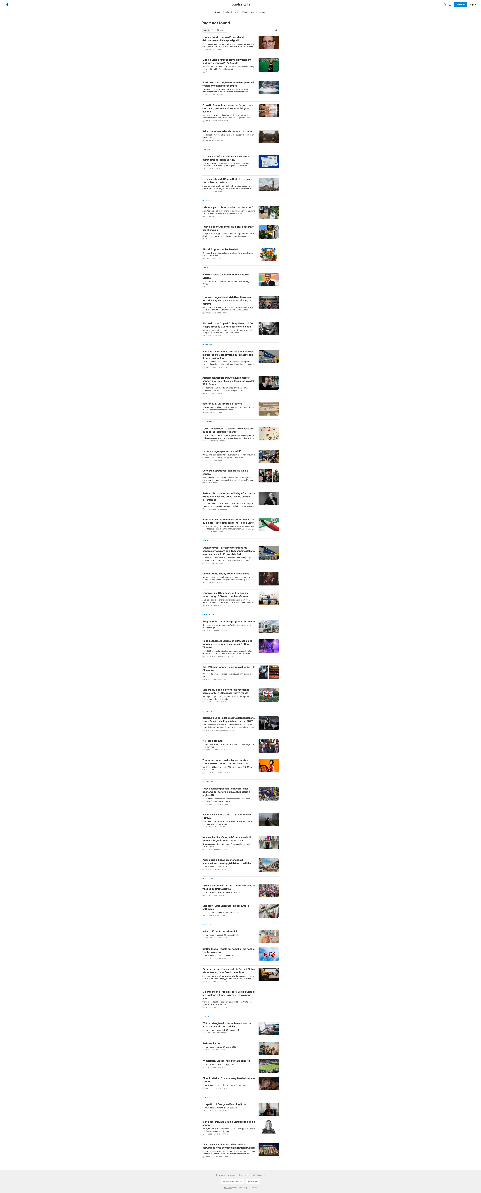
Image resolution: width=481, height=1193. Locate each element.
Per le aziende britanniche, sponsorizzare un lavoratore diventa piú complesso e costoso (226, 799)
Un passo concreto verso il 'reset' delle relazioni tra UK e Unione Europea (226, 626)
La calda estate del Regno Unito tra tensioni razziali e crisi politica (227, 181)
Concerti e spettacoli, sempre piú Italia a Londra (225, 472)
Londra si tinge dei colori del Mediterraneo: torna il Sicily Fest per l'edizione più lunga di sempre (227, 300)
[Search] (444, 4)
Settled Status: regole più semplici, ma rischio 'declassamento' (228, 951)
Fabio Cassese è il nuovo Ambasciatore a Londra (226, 276)
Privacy (240, 1175)
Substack (228, 1187)
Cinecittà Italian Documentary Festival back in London (228, 1080)
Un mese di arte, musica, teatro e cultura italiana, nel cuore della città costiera (227, 254)
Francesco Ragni (215, 49)
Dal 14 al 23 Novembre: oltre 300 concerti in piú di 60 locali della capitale (228, 768)
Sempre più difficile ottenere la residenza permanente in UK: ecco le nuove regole (225, 691)
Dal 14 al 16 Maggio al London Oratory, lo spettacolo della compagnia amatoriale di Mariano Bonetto (227, 331)
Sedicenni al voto (212, 1043)
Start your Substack (234, 1181)
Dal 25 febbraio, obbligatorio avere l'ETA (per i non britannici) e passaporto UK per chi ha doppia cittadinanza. (228, 455)
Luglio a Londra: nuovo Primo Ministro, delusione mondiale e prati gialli (224, 39)
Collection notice (258, 1175)
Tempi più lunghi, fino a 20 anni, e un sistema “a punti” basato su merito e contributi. (225, 697)
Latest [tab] (206, 30)
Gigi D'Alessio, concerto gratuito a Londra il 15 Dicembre (228, 669)
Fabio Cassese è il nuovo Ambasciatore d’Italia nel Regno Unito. (226, 282)
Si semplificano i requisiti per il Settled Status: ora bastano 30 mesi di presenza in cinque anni (228, 995)
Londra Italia (217, 258)
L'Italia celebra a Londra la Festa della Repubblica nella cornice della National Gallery (228, 1146)
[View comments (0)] (221, 52)
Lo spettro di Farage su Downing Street (224, 1104)
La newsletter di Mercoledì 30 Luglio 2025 (220, 1030)
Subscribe (460, 4)
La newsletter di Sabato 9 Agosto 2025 (219, 955)
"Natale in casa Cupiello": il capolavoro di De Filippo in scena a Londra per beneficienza (227, 325)
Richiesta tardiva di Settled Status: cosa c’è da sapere (228, 1123)
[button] (218, 12)
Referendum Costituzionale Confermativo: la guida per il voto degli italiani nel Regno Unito (228, 521)
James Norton (217, 140)
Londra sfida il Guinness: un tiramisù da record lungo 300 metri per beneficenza (225, 595)
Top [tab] (213, 30)
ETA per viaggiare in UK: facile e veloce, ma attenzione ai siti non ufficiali (226, 1025)
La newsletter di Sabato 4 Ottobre (216, 866)
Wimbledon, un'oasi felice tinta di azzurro (226, 1060)
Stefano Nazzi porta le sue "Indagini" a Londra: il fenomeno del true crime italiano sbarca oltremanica (229, 496)
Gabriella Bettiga (220, 367)
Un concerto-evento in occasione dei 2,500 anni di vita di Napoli (226, 675)
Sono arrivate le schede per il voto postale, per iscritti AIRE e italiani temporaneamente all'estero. (228, 408)
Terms (247, 1175)
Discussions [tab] (221, 30)
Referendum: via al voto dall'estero (222, 403)
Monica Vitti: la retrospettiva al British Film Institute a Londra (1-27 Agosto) (226, 61)
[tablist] (215, 30)
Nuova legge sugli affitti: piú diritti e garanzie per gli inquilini (228, 228)
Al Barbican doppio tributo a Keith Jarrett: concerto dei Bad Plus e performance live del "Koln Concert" (228, 381)
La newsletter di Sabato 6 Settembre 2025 (220, 912)
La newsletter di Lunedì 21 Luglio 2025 (219, 1047)
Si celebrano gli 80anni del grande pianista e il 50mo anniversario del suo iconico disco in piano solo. (225, 388)
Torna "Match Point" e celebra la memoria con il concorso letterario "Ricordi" (228, 430)
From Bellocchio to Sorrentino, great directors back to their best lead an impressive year (227, 822)
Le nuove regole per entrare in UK (221, 451)
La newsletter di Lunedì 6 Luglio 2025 (218, 1064)
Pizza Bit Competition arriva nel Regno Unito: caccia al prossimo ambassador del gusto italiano (228, 108)
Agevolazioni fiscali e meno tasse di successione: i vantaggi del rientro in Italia (226, 861)
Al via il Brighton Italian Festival (220, 249)
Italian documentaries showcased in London (227, 131)
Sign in (473, 4)
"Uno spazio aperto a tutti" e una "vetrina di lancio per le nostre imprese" (226, 845)
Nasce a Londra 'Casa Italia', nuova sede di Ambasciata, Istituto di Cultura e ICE (226, 839)
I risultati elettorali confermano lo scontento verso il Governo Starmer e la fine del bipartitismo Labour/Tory (228, 212)
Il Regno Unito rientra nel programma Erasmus (228, 621)
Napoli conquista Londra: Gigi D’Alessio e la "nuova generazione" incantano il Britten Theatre (227, 644)
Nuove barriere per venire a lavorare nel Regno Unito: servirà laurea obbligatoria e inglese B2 (226, 792)
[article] (240, 45)
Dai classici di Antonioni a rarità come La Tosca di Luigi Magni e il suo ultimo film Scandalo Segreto (229, 67)
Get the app (253, 1181)
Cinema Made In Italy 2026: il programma (225, 573)
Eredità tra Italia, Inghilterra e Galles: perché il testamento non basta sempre (228, 84)
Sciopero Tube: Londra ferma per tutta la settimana (225, 907)
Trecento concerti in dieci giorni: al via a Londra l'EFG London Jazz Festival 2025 (225, 762)
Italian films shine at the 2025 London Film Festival (226, 816)
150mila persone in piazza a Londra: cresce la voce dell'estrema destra (228, 887)
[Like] (204, 75)
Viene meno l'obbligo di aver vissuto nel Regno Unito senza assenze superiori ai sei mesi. (227, 1003)
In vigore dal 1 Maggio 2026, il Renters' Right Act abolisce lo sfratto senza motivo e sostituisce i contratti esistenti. (228, 234)
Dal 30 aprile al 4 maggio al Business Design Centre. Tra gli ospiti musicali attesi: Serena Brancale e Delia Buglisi (227, 308)
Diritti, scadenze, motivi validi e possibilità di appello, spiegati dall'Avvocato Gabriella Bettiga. (228, 1129)
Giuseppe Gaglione (216, 95)
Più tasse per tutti (212, 740)
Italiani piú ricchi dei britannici (219, 931)
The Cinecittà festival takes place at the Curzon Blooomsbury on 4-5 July (228, 136)
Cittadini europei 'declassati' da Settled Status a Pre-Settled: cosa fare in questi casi (228, 971)
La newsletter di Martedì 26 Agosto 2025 (220, 935)
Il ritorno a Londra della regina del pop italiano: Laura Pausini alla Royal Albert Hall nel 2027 (229, 719)
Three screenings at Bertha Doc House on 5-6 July (223, 1085)
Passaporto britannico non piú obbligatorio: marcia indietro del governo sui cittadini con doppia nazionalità (227, 355)
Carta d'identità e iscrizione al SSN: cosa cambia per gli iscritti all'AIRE (225, 158)
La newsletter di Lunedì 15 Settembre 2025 (221, 892)
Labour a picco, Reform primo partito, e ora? (227, 207)
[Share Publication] (450, 4)
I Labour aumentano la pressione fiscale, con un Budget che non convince (228, 745)
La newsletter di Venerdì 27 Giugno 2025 (220, 1107)
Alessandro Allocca (219, 121)
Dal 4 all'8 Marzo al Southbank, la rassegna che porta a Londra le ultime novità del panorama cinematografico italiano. (226, 578)
